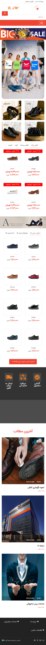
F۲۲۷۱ (12, 169)
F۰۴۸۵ (12, 348)
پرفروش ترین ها (22, 233)
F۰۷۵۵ (33, 348)
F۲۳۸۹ (33, 287)
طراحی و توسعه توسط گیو (12, 640)
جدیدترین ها (10, 233)
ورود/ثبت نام (39, 1)
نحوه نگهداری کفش (36, 487)
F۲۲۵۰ (12, 202)
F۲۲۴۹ (34, 202)
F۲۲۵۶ (34, 169)
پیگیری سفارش (29, 1)
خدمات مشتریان (10, 621)
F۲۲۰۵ (12, 287)
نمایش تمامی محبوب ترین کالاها (24, 361)
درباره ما (41, 545)
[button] (2, 34)
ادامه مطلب (40, 491)
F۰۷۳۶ (12, 257)
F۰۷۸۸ (34, 257)
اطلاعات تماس (37, 630)
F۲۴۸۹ (12, 317)
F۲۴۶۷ (34, 317)
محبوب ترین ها (35, 233)
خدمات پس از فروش (35, 604)
